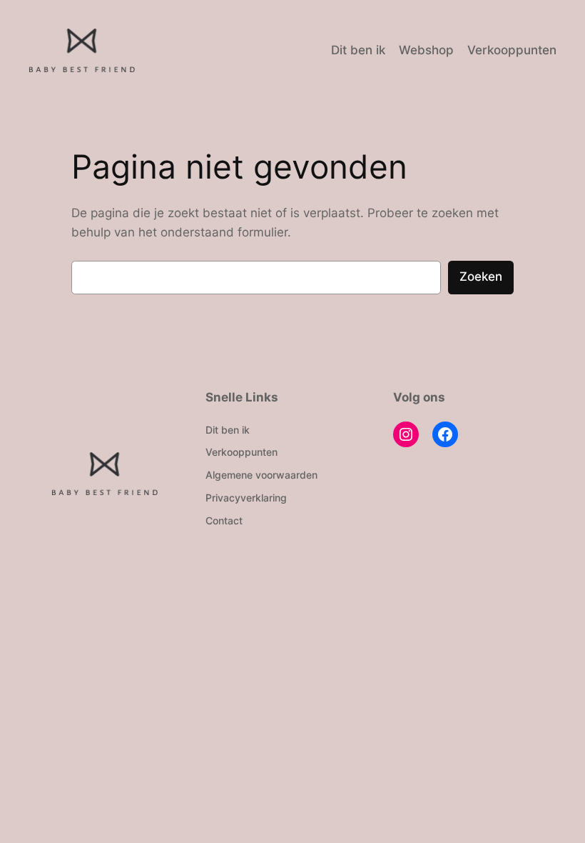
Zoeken (480, 276)
